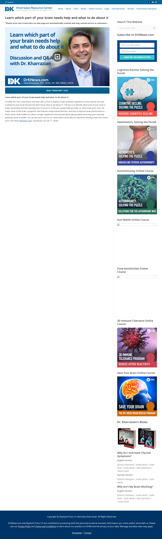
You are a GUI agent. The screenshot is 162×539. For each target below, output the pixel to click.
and (26, 526)
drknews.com (25, 120)
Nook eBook (129, 467)
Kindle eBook (141, 464)
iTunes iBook (123, 501)
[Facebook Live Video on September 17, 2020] (57, 56)
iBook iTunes (123, 470)
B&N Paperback (143, 467)
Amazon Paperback (125, 464)
